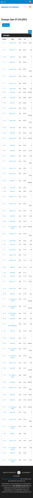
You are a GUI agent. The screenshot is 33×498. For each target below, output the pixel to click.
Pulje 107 (12, 103)
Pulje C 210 (12, 83)
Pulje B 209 (12, 76)
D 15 (4, 233)
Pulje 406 (12, 127)
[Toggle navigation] (30, 6)
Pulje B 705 (12, 387)
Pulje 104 (12, 57)
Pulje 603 (12, 145)
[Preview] (30, 31)
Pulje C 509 (12, 203)
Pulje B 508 (12, 108)
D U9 (4, 92)
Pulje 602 (12, 156)
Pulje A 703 (12, 233)
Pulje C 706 (12, 363)
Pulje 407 (12, 180)
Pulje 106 (12, 368)
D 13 (4, 145)
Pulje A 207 (12, 50)
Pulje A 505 (12, 138)
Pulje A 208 (12, 69)
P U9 (4, 57)
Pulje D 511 (12, 62)
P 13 (4, 88)
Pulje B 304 (12, 173)
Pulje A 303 (12, 120)
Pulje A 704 (12, 288)
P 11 (4, 50)
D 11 (4, 43)
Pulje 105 (12, 331)
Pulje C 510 (12, 210)
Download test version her (11, 479)
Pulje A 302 (12, 88)
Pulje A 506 (12, 43)
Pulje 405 (12, 92)
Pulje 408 (12, 97)
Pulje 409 (12, 133)
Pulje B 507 (12, 113)
